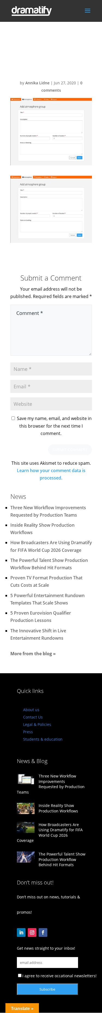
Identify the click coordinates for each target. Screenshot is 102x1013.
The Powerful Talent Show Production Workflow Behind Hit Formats (62, 859)
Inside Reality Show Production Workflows (58, 808)
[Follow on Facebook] (43, 932)
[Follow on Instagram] (32, 932)
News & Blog (32, 761)
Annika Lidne (37, 82)
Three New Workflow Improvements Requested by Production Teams (51, 784)
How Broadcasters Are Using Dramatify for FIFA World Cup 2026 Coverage (50, 832)
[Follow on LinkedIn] (21, 932)
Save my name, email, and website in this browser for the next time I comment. (54, 425)
